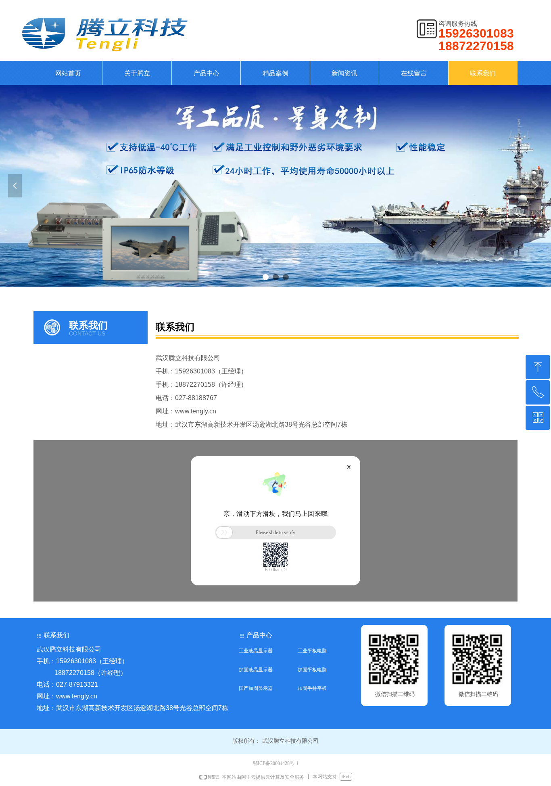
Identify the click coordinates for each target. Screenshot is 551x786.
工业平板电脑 (312, 651)
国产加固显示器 (256, 688)
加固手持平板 (312, 688)
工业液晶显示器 (256, 651)
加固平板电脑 (312, 670)
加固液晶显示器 (256, 670)
